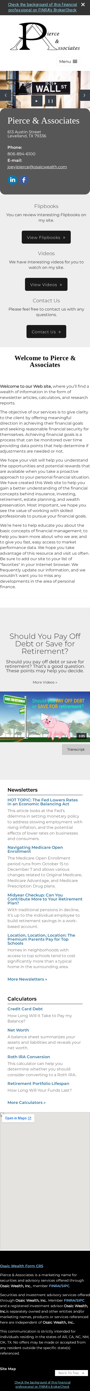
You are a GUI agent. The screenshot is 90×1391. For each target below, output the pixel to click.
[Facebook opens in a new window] (24, 180)
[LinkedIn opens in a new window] (13, 180)
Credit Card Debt (25, 1009)
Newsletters (23, 790)
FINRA (54, 1286)
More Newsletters (27, 979)
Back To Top (69, 1373)
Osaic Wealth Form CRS (21, 1266)
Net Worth (18, 1030)
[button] (68, 61)
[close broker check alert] (83, 4)
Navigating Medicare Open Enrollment (35, 849)
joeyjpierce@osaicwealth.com (37, 167)
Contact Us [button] (44, 332)
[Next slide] (84, 95)
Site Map (8, 1369)
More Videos (45, 682)
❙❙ (51, 101)
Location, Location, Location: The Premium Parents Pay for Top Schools (41, 939)
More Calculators (27, 1102)
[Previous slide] (5, 95)
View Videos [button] (43, 284)
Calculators (22, 999)
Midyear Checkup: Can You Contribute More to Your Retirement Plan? (45, 899)
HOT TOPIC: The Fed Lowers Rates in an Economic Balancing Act (43, 802)
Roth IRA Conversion (29, 1056)
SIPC (65, 1286)
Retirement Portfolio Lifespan (38, 1083)
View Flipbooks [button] (43, 237)
